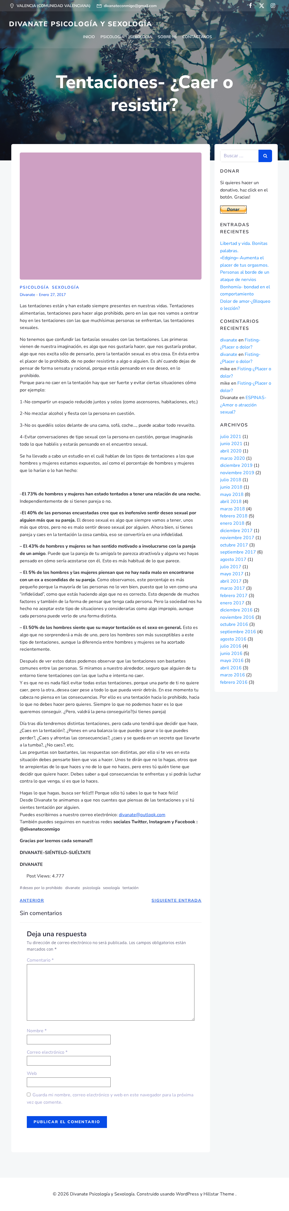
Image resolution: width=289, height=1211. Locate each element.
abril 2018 (231, 501)
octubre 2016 (234, 624)
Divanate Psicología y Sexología (80, 24)
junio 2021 (231, 444)
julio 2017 (230, 567)
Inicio (89, 37)
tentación (130, 887)
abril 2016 (231, 668)
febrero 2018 (234, 516)
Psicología (112, 37)
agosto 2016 (233, 639)
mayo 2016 (232, 660)
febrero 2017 (234, 596)
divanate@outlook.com (142, 815)
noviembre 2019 (237, 473)
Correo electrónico (47, 1052)
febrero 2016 (234, 682)
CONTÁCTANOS (197, 37)
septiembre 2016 (238, 632)
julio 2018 (230, 480)
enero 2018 (232, 523)
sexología (111, 887)
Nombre (37, 1031)
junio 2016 (231, 653)
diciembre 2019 (236, 465)
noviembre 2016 (237, 617)
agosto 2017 (233, 559)
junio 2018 (231, 487)
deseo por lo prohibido (42, 887)
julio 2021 (230, 437)
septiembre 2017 (238, 552)
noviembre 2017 (237, 538)
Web (32, 1073)
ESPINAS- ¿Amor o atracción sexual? (243, 405)
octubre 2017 (234, 545)
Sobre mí (167, 37)
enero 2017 (232, 603)
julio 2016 (230, 646)
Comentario (40, 960)
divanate (27, 295)
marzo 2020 (232, 458)
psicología (91, 887)
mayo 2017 (232, 574)
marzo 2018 (232, 509)
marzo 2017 (232, 588)
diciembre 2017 (236, 531)
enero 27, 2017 (52, 295)
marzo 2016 (232, 675)
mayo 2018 (232, 494)
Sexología (141, 37)
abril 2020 (231, 451)
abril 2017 (231, 581)
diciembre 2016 (236, 610)
